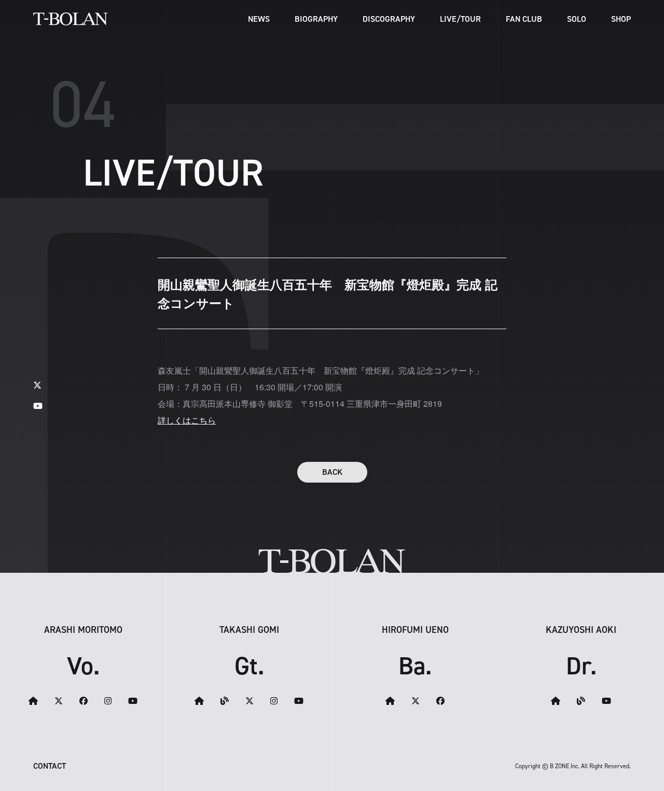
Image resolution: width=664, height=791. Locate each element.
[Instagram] (108, 701)
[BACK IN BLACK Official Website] (390, 701)
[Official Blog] (224, 701)
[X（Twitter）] (58, 701)
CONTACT (49, 765)
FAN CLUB (524, 18)
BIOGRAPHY (316, 18)
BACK (332, 472)
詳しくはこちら (187, 420)
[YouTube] (38, 406)
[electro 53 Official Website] (199, 701)
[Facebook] (83, 701)
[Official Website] (33, 701)
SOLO (576, 18)
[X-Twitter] (37, 385)
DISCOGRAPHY (389, 18)
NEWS (259, 18)
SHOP (621, 18)
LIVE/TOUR (460, 18)
